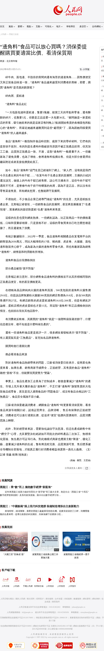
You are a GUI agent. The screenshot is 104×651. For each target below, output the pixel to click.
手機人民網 (27, 586)
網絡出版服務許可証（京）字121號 (88, 626)
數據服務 (77, 599)
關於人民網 (20, 599)
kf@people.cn (27, 612)
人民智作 (72, 586)
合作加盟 (58, 599)
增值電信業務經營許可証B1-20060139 (51, 618)
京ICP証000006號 (39, 629)
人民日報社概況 (7, 599)
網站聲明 (86, 599)
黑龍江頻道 (14, 34)
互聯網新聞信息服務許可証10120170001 (16, 618)
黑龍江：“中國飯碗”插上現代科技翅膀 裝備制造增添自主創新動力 (39, 506)
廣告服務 (49, 599)
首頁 (2, 26)
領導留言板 (39, 586)
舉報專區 (70, 26)
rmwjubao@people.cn (88, 612)
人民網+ (16, 586)
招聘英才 (40, 599)
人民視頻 (50, 586)
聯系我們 (56, 602)
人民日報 (5, 586)
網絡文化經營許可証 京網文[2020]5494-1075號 (52, 626)
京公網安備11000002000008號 (60, 629)
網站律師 (96, 599)
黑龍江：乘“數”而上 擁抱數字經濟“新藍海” (26, 487)
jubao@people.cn (78, 607)
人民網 (3, 34)
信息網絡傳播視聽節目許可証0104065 (16, 626)
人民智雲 (61, 586)
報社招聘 (30, 599)
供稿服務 (68, 599)
